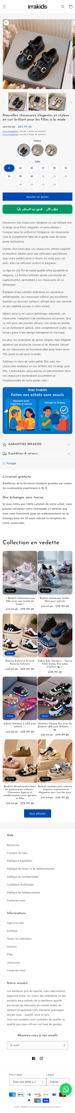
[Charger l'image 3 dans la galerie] (57, 102)
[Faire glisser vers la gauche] (4, 102)
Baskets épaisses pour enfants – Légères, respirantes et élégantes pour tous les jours (55, 789)
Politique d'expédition (19, 860)
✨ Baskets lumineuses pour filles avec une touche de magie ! (20, 601)
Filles (10, 954)
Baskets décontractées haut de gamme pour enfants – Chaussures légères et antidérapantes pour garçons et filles (20, 792)
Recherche (13, 845)
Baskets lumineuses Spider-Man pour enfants (55, 599)
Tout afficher (37, 813)
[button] (4, 7)
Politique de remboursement (23, 892)
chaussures (13, 962)
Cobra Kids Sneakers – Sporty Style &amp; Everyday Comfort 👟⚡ (55, 664)
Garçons (12, 946)
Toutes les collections (19, 938)
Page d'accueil (15, 922)
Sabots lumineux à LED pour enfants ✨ (20, 725)
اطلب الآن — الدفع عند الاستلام (40, 209)
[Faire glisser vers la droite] (71, 102)
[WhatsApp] (66, 1089)
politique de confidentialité (22, 876)
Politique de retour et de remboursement (31, 868)
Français (54, 1081)
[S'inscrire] (64, 1045)
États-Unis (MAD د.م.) (24, 1081)
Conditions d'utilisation (20, 884)
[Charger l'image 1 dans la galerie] (18, 102)
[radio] (23, 150)
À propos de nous (17, 852)
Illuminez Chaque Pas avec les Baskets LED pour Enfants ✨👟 (55, 727)
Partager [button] (11, 463)
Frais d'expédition (11, 131)
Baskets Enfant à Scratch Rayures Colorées (20, 662)
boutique (12, 930)
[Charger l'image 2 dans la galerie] (37, 102)
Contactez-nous (16, 900)
